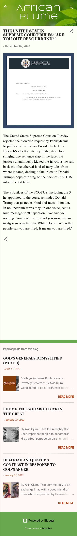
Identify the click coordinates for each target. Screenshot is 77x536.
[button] (71, 32)
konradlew (47, 528)
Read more (66, 396)
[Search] (71, 8)
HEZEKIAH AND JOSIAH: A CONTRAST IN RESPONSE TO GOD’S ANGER (29, 464)
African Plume (38, 12)
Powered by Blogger (41, 520)
